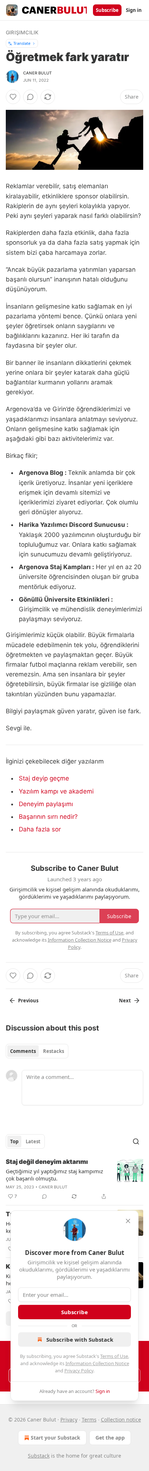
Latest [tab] (33, 1141)
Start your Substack (55, 1437)
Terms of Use (114, 1356)
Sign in (134, 10)
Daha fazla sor (40, 829)
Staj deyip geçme (44, 778)
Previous (28, 1000)
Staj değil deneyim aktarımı (47, 1161)
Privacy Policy (78, 1370)
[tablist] (37, 1051)
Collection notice (121, 1419)
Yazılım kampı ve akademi (56, 791)
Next (125, 1000)
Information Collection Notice (97, 1363)
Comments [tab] (23, 1051)
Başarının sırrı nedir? (48, 816)
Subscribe (107, 10)
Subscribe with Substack (79, 1339)
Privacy (68, 1419)
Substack (39, 1455)
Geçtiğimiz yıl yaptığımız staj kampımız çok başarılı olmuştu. (54, 1174)
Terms (89, 1419)
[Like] (13, 97)
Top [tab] (14, 1141)
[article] (74, 1179)
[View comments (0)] (30, 97)
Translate (21, 43)
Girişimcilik (22, 32)
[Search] (136, 1141)
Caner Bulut (37, 73)
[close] (128, 1221)
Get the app (110, 1437)
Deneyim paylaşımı (46, 804)
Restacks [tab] (53, 1051)
